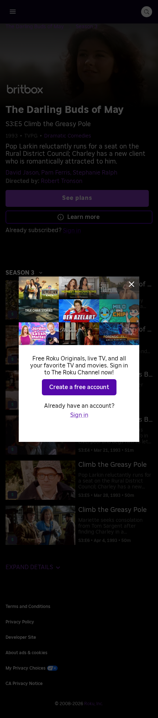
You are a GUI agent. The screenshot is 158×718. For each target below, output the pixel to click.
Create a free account (79, 387)
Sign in (79, 415)
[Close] (131, 284)
